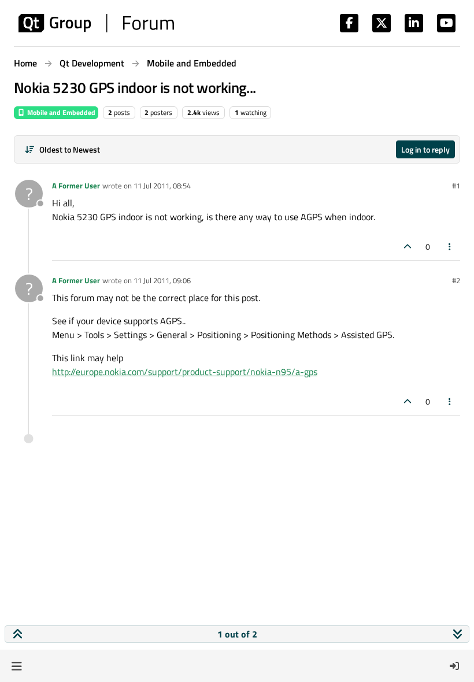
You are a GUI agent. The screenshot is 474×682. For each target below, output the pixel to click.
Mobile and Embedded (60, 112)
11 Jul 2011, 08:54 (162, 185)
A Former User (76, 185)
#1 (456, 185)
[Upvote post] (407, 246)
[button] (16, 665)
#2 (456, 280)
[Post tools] (450, 246)
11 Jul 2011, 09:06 (162, 280)
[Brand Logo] (96, 23)
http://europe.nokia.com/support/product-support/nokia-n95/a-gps (184, 372)
